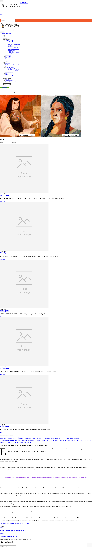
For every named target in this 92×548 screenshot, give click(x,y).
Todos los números (12, 68)
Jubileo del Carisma (22, 440)
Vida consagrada (11, 50)
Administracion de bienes (6, 438)
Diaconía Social (11, 43)
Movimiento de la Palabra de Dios (12, 64)
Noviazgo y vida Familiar (13, 47)
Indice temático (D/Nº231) (13, 70)
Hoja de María (8, 56)
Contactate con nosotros (6, 33)
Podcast (7, 79)
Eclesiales (7, 63)
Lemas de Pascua (9, 57)
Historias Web (8, 55)
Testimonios (8, 60)
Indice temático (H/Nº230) (13, 69)
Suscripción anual (9, 72)
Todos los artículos (9, 40)
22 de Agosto (4, 368)
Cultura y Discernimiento (13, 41)
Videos (6, 61)
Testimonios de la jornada (10, 81)
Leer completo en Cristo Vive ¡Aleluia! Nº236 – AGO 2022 (14, 523)
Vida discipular (85, 440)
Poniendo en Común (9, 58)
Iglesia (9, 45)
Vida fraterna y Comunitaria (14, 52)
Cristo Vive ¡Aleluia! (9, 67)
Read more (2, 201)
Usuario (1, 14)
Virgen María (11, 53)
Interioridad (10, 46)
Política (48, 440)
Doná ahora (4, 87)
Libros (6, 73)
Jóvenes (30, 440)
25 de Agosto (4, 195)
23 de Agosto (4, 311)
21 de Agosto (4, 426)
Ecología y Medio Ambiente (14, 44)
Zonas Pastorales (9, 80)
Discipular (57, 438)
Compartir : (2, 526)
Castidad (14, 438)
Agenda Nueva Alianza (10, 75)
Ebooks (7, 74)
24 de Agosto (4, 253)
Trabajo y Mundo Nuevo (13, 49)
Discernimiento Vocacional (50, 438)
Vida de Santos (11, 51)
